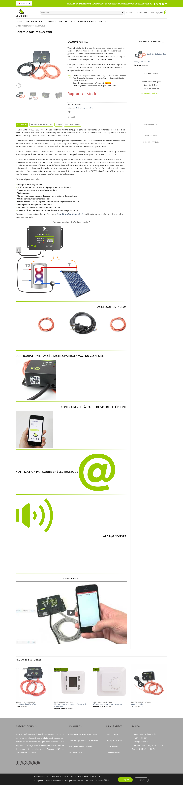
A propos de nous (86, 22)
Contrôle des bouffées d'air (26, 704)
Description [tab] (22, 125)
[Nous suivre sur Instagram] (157, 4)
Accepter (125, 780)
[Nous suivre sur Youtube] (166, 4)
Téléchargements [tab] (72, 125)
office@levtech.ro (141, 742)
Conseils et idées (67, 22)
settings (105, 780)
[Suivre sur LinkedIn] (163, 4)
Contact (103, 22)
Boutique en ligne (34, 22)
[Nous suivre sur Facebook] (154, 4)
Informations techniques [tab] (41, 125)
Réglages (141, 780)
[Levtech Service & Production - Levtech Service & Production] (22, 13)
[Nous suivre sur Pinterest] (160, 4)
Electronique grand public (34, 26)
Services (50, 22)
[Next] (59, 64)
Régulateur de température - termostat (107, 704)
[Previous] (19, 64)
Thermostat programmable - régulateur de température (70, 705)
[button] (136, 13)
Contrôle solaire (137, 704)
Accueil (19, 22)
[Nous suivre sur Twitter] (26, 763)
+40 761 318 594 (140, 738)
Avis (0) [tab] (59, 125)
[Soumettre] (122, 13)
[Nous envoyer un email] (72, 118)
